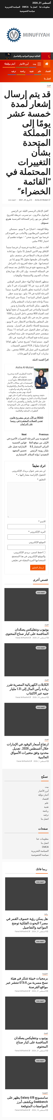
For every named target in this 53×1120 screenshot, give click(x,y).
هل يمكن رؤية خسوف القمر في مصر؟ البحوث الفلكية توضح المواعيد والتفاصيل (27, 923)
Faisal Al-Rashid (22, 638)
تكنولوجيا (45, 973)
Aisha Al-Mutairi (41, 200)
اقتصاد (48, 71)
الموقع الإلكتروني (37, 542)
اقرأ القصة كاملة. (40, 359)
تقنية (32, 71)
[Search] (5, 64)
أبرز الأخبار (24, 64)
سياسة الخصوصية (27, 11)
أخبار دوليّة (10, 64)
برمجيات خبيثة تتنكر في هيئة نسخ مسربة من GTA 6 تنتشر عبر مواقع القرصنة (27, 982)
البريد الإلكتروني (36, 531)
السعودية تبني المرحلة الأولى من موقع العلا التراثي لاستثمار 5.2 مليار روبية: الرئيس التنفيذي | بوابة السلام (38, 444)
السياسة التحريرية (12, 7)
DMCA (25, 7)
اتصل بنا (33, 7)
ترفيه (13, 71)
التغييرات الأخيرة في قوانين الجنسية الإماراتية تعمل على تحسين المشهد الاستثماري (16, 444)
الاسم (41, 521)
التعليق (41, 479)
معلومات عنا (44, 7)
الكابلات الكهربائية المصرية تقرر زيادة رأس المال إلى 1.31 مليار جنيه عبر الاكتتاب (28, 689)
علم (39, 71)
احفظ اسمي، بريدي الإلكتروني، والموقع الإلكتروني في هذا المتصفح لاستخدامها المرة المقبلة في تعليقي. (28, 556)
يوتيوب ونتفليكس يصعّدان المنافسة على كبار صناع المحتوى (31, 1042)
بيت (34, 64)
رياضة (22, 71)
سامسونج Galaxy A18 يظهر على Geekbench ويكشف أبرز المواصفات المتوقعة (27, 1101)
